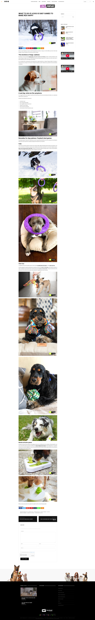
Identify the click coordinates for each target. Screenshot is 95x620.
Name (22, 543)
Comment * (22, 531)
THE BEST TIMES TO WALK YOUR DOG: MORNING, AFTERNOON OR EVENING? (70, 38)
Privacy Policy (32, 552)
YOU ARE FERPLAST (61, 1)
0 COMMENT (26, 18)
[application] (67, 55)
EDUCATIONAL (44, 1)
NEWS (39, 1)
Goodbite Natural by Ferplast (42, 265)
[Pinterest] (31, 48)
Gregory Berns (31, 56)
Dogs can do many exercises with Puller (25, 148)
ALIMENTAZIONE (60, 588)
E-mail (40, 543)
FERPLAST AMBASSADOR (61, 594)
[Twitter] (24, 48)
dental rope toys (52, 265)
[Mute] (71, 58)
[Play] (62, 58)
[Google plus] (27, 48)
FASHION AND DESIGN (34, 1)
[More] (42, 48)
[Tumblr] (35, 48)
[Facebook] (20, 48)
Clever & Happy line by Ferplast (41, 445)
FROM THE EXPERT (54, 1)
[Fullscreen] (72, 58)
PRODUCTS (48, 1)
